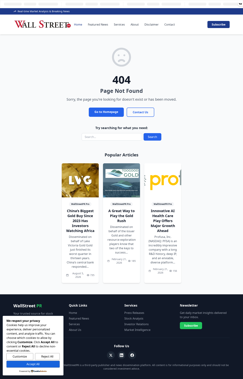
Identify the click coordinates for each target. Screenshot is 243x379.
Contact (169, 24)
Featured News (98, 24)
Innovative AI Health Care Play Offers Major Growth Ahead (163, 220)
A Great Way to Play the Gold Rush (121, 215)
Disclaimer (151, 24)
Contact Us (140, 112)
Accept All (33, 364)
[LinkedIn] (121, 355)
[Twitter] (111, 355)
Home (78, 24)
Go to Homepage (106, 112)
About (135, 24)
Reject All (47, 356)
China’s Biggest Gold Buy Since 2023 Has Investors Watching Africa (80, 220)
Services (119, 24)
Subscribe (218, 24)
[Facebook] (132, 355)
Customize (20, 356)
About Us (75, 330)
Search (152, 137)
